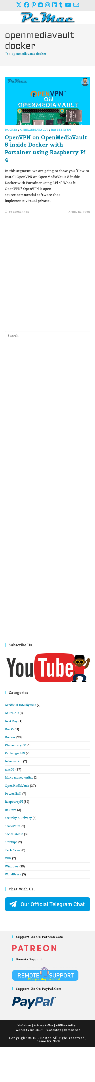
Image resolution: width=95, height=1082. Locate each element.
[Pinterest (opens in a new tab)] (35, 5)
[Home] (6, 54)
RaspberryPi (61, 129)
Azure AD (12, 713)
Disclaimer (24, 1025)
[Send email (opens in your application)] (76, 5)
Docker (11, 129)
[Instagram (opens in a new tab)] (48, 5)
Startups (11, 842)
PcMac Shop (53, 1029)
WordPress (13, 874)
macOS (10, 769)
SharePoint (13, 826)
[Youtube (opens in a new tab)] (69, 5)
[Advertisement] (47, 274)
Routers (10, 810)
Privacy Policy (43, 1025)
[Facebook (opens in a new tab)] (28, 5)
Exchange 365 (15, 753)
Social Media (14, 834)
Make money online (19, 777)
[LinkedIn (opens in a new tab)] (55, 5)
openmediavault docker (29, 54)
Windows (12, 866)
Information (13, 761)
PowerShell (13, 794)
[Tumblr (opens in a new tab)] (62, 5)
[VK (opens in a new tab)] (41, 5)
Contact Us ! (72, 1029)
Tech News (13, 850)
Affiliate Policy (66, 1025)
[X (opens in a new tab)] (20, 5)
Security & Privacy (18, 818)
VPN (8, 858)
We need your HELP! (29, 1029)
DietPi (9, 729)
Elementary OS (16, 745)
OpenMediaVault (34, 129)
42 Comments (19, 211)
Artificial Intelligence (20, 705)
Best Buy (11, 721)
